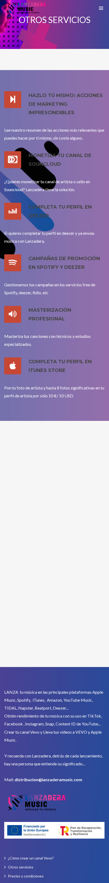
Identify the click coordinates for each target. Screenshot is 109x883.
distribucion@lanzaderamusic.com (48, 779)
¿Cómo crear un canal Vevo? (31, 858)
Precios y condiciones (26, 876)
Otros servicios (20, 867)
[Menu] (101, 8)
